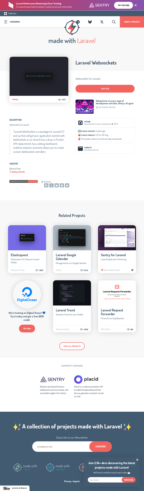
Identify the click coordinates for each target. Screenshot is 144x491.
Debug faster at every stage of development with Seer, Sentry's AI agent (114, 102)
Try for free (123, 5)
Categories (15, 21)
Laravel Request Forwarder (112, 312)
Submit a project (132, 21)
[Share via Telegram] (62, 185)
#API (102, 329)
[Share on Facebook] (46, 185)
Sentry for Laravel (113, 255)
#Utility (15, 99)
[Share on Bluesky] (67, 185)
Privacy (67, 481)
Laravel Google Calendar (66, 257)
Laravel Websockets (96, 62)
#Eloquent (15, 270)
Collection (12, 13)
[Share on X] (51, 185)
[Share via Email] (57, 185)
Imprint (76, 481)
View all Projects (72, 346)
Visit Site (105, 88)
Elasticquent (19, 255)
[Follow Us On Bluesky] (90, 21)
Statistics (47, 181)
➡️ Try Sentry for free (106, 107)
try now (27, 328)
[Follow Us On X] (102, 21)
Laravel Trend (65, 310)
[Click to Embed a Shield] (23, 181)
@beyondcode (18, 171)
